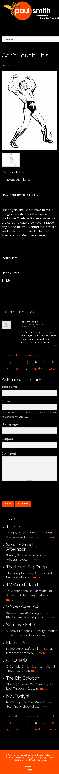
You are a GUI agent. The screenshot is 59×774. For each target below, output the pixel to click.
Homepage (10, 424)
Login (29, 770)
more (51, 537)
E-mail (6, 401)
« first (13, 355)
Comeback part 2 (29, 322)
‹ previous (31, 355)
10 (17, 368)
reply (55, 346)
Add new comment (11, 298)
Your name (9, 386)
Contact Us (29, 766)
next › (38, 368)
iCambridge (42, 760)
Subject (7, 439)
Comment (10, 453)
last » (52, 368)
